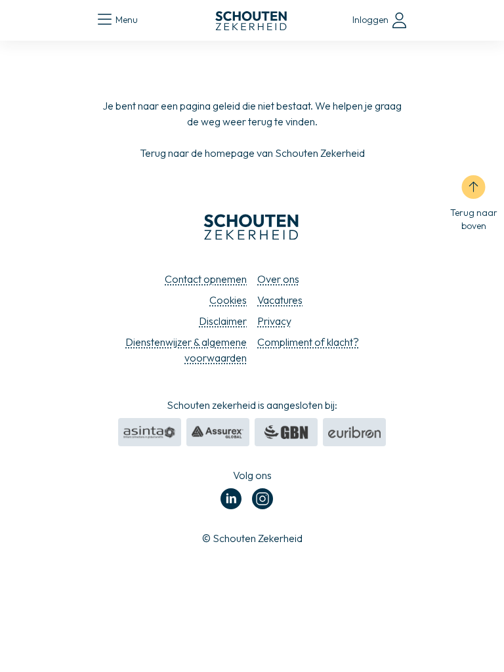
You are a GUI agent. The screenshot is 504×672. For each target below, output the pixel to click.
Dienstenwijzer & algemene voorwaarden (186, 349)
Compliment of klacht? (308, 341)
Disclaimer (223, 320)
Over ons (278, 278)
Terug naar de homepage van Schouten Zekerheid (252, 152)
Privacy (274, 320)
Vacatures (280, 299)
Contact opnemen (206, 278)
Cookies (228, 299)
